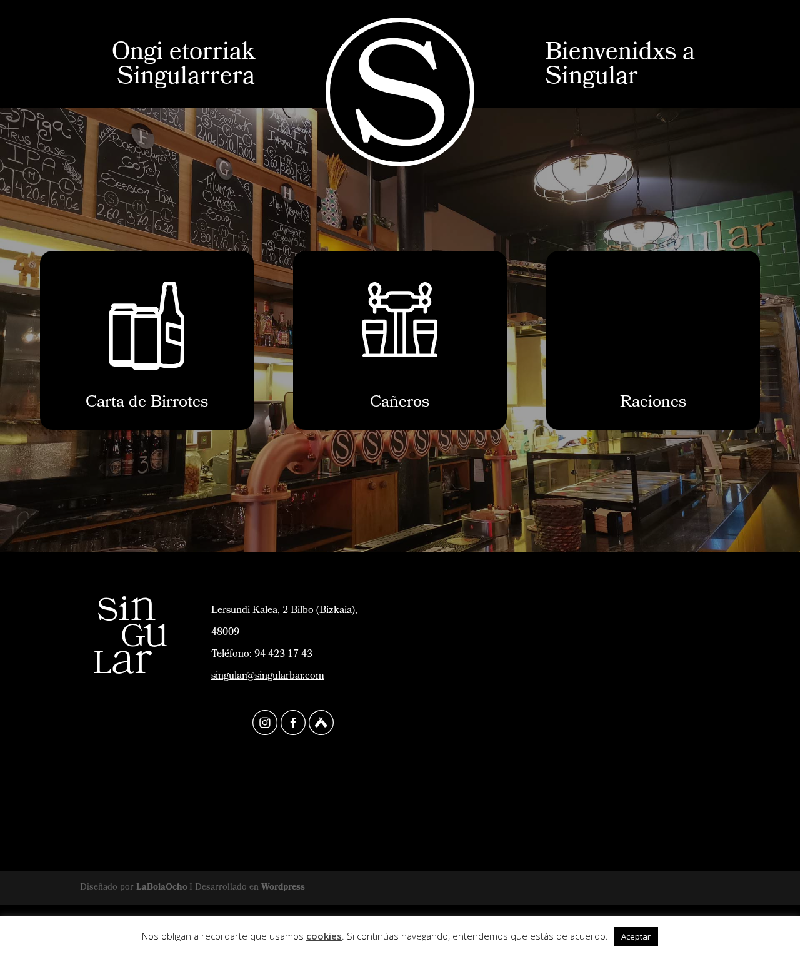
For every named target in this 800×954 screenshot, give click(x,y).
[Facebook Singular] (293, 722)
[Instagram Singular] (265, 722)
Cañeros (399, 403)
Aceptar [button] (636, 936)
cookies (324, 936)
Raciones (653, 403)
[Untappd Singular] (321, 722)
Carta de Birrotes (147, 403)
